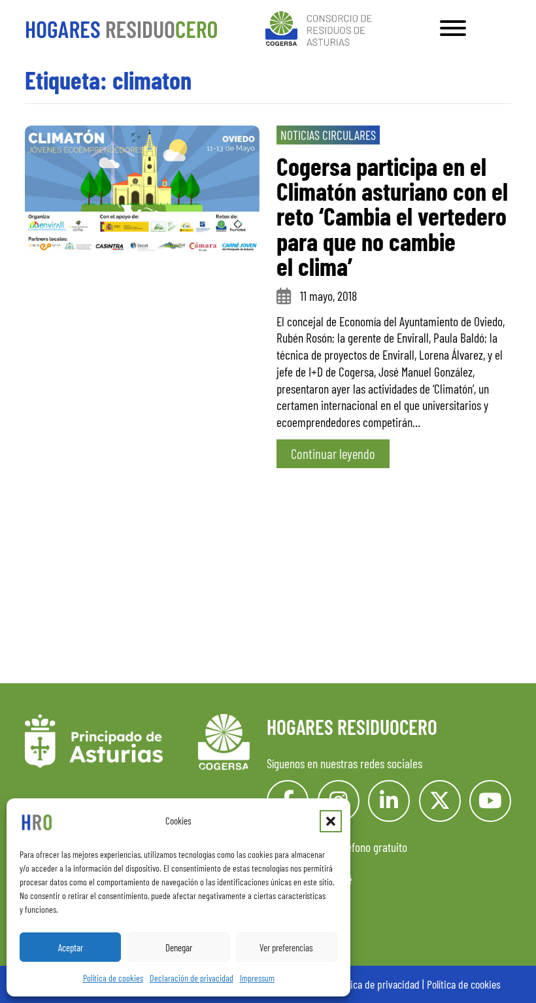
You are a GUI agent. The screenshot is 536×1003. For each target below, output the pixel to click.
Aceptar (70, 947)
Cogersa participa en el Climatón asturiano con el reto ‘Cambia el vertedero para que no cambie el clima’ (392, 216)
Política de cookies (113, 977)
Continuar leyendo (333, 453)
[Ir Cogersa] (321, 26)
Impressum (257, 977)
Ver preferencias (286, 947)
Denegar (178, 947)
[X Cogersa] (440, 801)
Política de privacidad (376, 984)
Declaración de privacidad (191, 977)
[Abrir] (453, 28)
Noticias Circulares (328, 135)
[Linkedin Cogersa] (389, 801)
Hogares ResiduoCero (352, 726)
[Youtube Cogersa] (490, 801)
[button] (330, 821)
